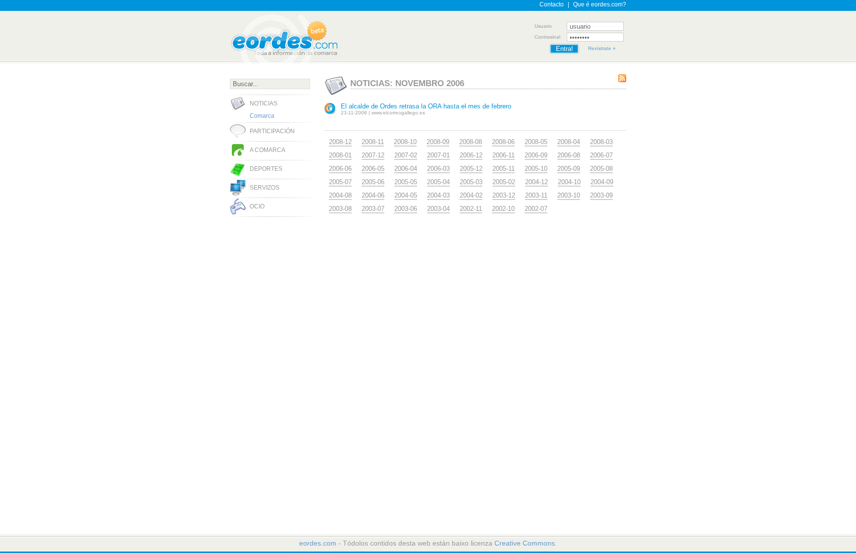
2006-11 (503, 155)
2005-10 (536, 168)
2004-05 (405, 195)
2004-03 (438, 195)
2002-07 (536, 208)
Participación (272, 131)
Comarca (262, 116)
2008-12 (340, 142)
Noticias (263, 103)
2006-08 (568, 155)
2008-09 (438, 142)
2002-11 (471, 208)
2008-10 (405, 142)
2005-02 (503, 182)
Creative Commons (524, 543)
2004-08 (340, 195)
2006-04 (405, 168)
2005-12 (471, 168)
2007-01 (438, 155)
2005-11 (503, 168)
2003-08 (340, 208)
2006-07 (601, 155)
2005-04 (438, 182)
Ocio (257, 206)
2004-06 (373, 195)
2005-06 (373, 182)
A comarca (267, 150)
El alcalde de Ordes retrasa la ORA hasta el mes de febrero (426, 106)
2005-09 (568, 168)
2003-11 (536, 195)
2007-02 (405, 155)
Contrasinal (547, 37)
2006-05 (373, 168)
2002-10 (503, 208)
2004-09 (601, 182)
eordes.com (317, 543)
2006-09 (536, 155)
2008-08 (470, 142)
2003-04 (438, 208)
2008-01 (340, 155)
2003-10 (568, 195)
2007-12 (373, 155)
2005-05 (405, 182)
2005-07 (340, 182)
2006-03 (438, 168)
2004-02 (471, 195)
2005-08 (601, 168)
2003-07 (373, 208)
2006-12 (471, 155)
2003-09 (601, 195)
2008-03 (601, 142)
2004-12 (536, 182)
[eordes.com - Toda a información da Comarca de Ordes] (284, 38)
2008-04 (568, 142)
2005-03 (471, 182)
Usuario (543, 26)
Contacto (551, 4)
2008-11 (373, 142)
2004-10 (569, 182)
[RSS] (622, 78)
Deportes (266, 169)
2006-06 (340, 168)
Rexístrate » (602, 48)
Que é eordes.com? (599, 4)
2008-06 (503, 142)
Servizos (264, 188)
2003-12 (503, 195)
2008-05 (536, 142)
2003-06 (405, 208)
